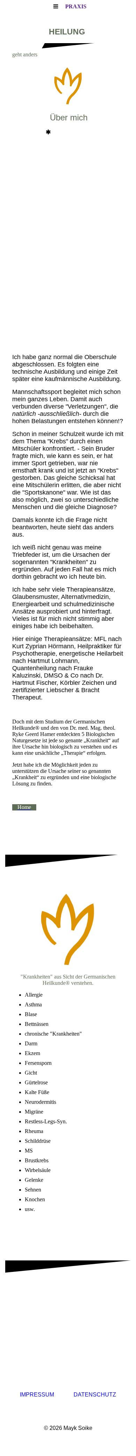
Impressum (37, 1395)
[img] (68, 87)
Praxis (75, 6)
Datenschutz (95, 1395)
